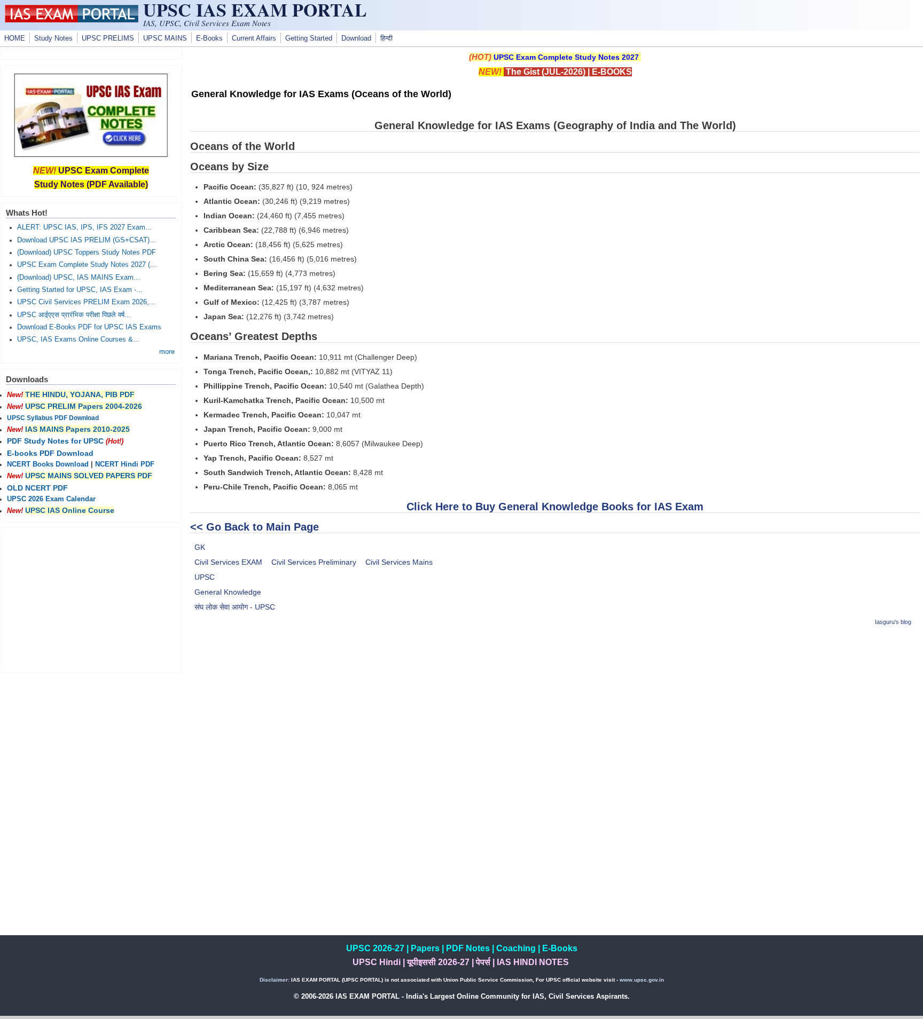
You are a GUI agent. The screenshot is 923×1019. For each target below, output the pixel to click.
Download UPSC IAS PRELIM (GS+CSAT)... (86, 240)
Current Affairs (254, 38)
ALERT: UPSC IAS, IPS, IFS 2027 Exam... (84, 227)
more (167, 352)
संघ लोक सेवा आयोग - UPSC (234, 607)
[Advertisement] (554, 711)
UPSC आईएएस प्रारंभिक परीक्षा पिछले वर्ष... (74, 315)
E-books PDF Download (50, 453)
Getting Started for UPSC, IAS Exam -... (80, 290)
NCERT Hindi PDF (124, 464)
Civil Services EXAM (228, 562)
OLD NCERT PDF (37, 488)
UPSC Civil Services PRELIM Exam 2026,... (86, 302)
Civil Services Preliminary (313, 562)
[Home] (71, 19)
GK (199, 547)
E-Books (209, 38)
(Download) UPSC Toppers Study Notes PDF (86, 252)
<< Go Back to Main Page (254, 527)
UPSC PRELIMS (108, 38)
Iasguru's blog (893, 622)
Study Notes (53, 38)
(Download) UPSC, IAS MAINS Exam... (78, 277)
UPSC (204, 577)
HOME (14, 38)
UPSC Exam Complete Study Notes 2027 (566, 57)
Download (356, 38)
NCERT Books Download (48, 464)
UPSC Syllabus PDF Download (53, 418)
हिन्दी (386, 38)
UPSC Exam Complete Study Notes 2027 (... (87, 264)
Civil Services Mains (399, 562)
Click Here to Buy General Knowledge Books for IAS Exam (554, 506)
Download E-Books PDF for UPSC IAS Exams (89, 327)
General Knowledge (227, 592)
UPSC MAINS (165, 38)
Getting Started (308, 38)
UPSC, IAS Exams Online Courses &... (78, 339)
